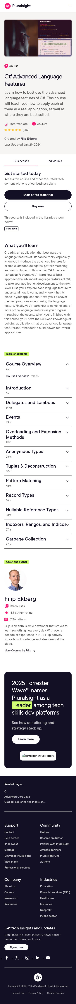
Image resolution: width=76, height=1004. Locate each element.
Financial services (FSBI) (55, 892)
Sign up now (16, 947)
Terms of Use (18, 993)
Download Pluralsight (17, 855)
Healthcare (47, 898)
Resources (10, 904)
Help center (11, 838)
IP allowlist (11, 843)
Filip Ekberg (28, 138)
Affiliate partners (50, 849)
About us (10, 886)
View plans (11, 861)
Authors (45, 861)
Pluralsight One (49, 855)
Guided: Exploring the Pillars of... (24, 801)
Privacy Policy (36, 993)
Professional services (17, 867)
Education (46, 886)
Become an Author (51, 838)
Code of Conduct (56, 993)
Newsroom (10, 898)
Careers (9, 892)
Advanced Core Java (17, 796)
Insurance (46, 904)
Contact (9, 832)
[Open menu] (70, 6)
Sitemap (9, 849)
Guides (44, 832)
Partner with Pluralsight (55, 843)
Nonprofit (46, 910)
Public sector (48, 915)
